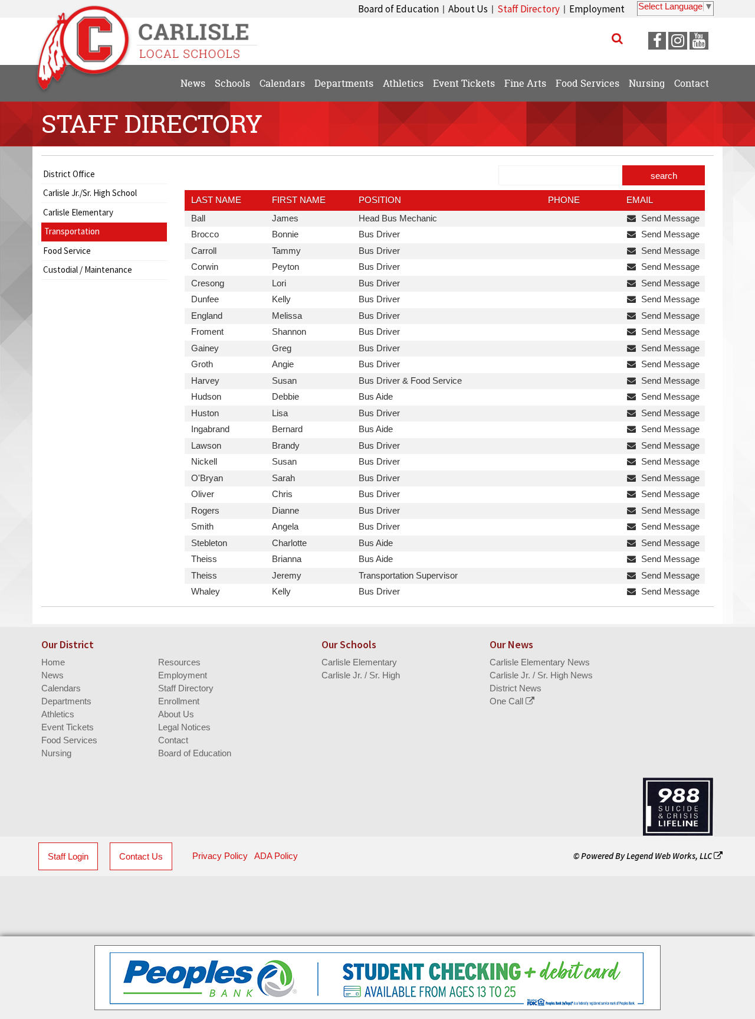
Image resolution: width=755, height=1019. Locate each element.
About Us (468, 8)
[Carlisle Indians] (153, 35)
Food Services (69, 740)
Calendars (61, 688)
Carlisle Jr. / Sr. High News (541, 675)
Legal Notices (184, 727)
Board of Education (398, 8)
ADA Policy (276, 856)
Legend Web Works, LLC (670, 855)
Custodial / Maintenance (87, 269)
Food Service (67, 250)
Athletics (57, 714)
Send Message (669, 218)
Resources (179, 662)
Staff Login (68, 856)
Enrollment (178, 701)
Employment (597, 8)
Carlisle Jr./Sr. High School (90, 192)
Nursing (56, 753)
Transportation (72, 231)
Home (53, 662)
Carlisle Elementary (78, 212)
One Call (508, 701)
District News (515, 688)
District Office (69, 173)
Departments (66, 701)
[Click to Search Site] (617, 38)
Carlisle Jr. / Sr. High (360, 675)
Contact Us (141, 856)
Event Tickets (67, 727)
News (52, 675)
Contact (173, 740)
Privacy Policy (220, 856)
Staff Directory (528, 8)
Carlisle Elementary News (540, 662)
